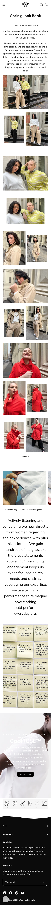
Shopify (32, 900)
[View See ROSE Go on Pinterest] (17, 893)
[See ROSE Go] (25, 4)
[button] (41, 5)
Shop (5, 826)
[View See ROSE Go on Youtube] (23, 893)
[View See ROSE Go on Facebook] (11, 893)
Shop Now (25, 456)
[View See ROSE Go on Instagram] (5, 893)
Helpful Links (8, 834)
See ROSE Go (14, 900)
